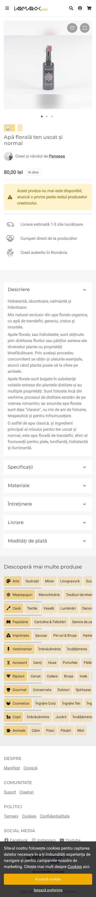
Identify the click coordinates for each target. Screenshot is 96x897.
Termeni (11, 816)
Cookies (29, 816)
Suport (10, 792)
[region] (48, 583)
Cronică (30, 768)
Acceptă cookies (48, 879)
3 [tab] (52, 116)
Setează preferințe (48, 890)
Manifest (12, 768)
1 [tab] (41, 116)
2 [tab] (47, 116)
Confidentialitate (55, 816)
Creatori (26, 792)
